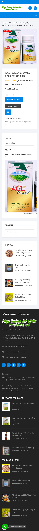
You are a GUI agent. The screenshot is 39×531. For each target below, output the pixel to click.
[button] (33, 32)
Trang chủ (5, 23)
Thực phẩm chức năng (18, 23)
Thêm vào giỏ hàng (13, 99)
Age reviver (17, 118)
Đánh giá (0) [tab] (10, 143)
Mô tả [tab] (8, 138)
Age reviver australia (16, 122)
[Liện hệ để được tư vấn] (5, 526)
